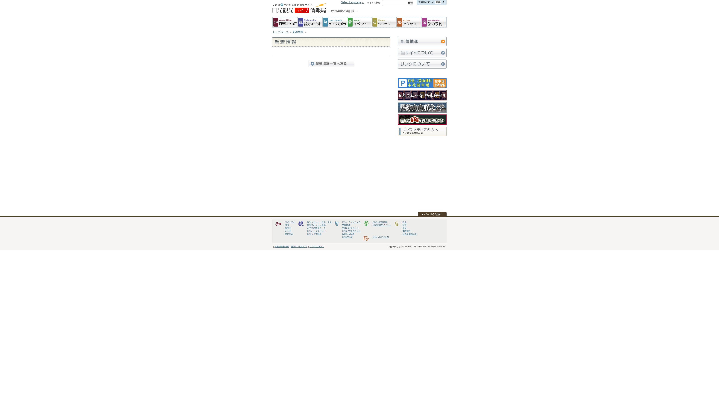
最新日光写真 (348, 234)
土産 (404, 228)
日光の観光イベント (382, 225)
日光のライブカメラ (351, 222)
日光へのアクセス (381, 237)
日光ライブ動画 (314, 234)
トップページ (280, 31)
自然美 (288, 228)
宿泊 (404, 225)
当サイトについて (299, 246)
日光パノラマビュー (316, 231)
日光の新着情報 (281, 246)
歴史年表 (289, 234)
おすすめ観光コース (316, 228)
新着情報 (298, 31)
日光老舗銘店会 (409, 234)
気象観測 (346, 225)
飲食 (404, 222)
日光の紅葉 (347, 237)
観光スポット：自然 (316, 225)
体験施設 (406, 231)
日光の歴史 (290, 222)
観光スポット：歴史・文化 (319, 222)
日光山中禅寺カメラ (351, 231)
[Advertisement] (417, 11)
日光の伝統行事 (380, 222)
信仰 (287, 225)
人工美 (288, 231)
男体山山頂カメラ (350, 228)
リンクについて (317, 246)
